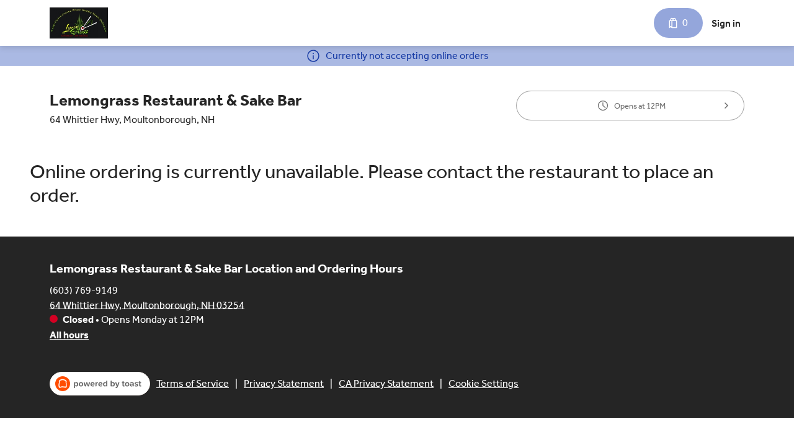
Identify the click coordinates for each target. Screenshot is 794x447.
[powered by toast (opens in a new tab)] (100, 383)
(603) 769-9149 (84, 290)
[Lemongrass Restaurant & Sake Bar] (79, 22)
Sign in (726, 23)
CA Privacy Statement (386, 383)
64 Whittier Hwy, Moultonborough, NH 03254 (147, 304)
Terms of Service (192, 383)
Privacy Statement (284, 383)
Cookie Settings (483, 383)
